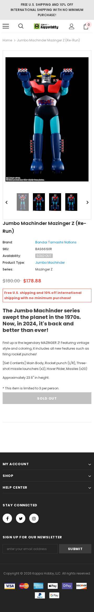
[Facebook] (7, 518)
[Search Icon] (21, 26)
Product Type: (14, 262)
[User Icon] (71, 26)
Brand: (8, 242)
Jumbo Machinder (50, 262)
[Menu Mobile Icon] (6, 26)
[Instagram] (34, 518)
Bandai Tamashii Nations (56, 242)
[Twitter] (20, 518)
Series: (8, 269)
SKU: (6, 249)
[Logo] (46, 26)
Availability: (12, 256)
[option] (47, 119)
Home (7, 40)
